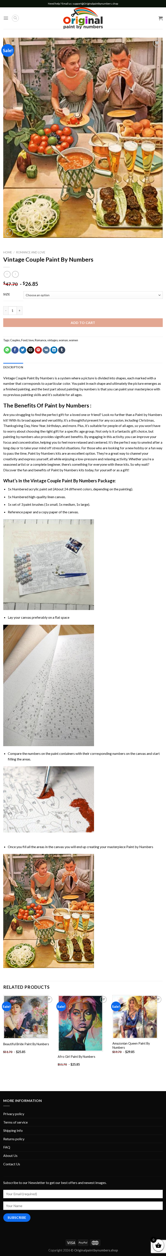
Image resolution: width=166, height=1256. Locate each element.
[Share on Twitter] (22, 350)
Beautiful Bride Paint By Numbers (26, 1044)
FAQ (6, 1147)
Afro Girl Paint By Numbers (76, 1056)
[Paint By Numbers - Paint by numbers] (83, 18)
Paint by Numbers (67, 405)
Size (6, 294)
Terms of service (15, 1122)
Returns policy (13, 1139)
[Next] (162, 1035)
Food (24, 340)
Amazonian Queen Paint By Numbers (131, 1045)
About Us (10, 1155)
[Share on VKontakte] (46, 350)
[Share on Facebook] (15, 350)
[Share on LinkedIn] (53, 350)
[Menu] (5, 18)
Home (7, 252)
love (31, 340)
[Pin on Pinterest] (38, 350)
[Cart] (160, 18)
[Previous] (3, 1035)
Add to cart (83, 322)
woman (63, 340)
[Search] (15, 18)
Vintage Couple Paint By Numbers (28, 378)
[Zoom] (9, 232)
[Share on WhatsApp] (7, 350)
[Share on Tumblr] (61, 350)
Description (13, 367)
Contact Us (11, 1164)
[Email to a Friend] (30, 350)
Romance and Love (30, 252)
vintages (52, 340)
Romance (40, 340)
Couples (15, 340)
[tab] (13, 367)
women (73, 340)
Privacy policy (13, 1114)
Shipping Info (13, 1130)
